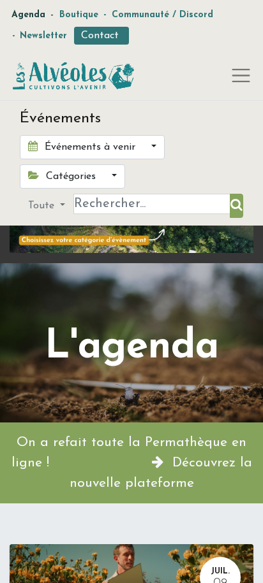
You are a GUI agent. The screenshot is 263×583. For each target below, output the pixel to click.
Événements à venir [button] (90, 147)
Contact (101, 36)
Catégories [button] (71, 176)
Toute (42, 206)
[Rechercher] (236, 206)
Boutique (78, 15)
